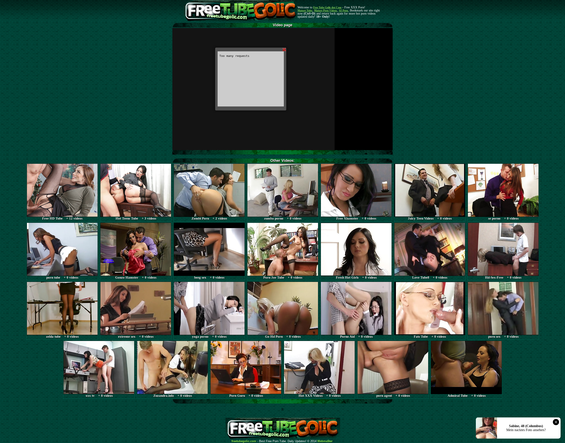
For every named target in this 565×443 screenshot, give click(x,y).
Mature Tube (305, 10)
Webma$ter (325, 441)
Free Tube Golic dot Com (327, 7)
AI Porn (343, 10)
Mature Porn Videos (325, 10)
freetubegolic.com (244, 441)
